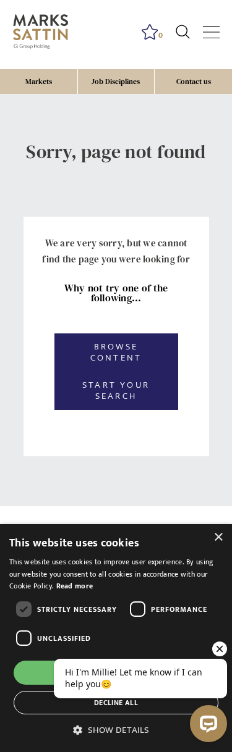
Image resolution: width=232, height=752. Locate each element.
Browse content (116, 352)
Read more (74, 586)
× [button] (218, 537)
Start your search (116, 390)
